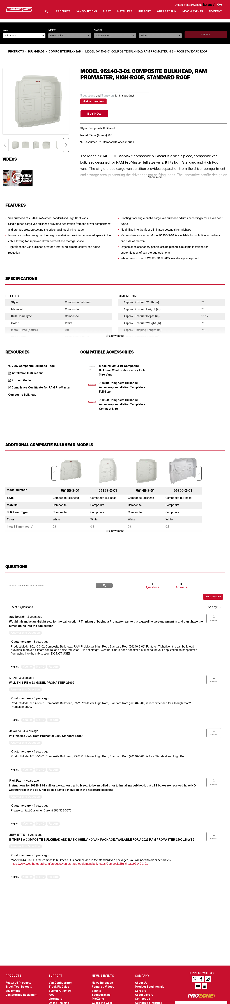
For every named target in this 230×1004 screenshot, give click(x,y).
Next (66, 145)
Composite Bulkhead (65, 51)
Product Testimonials (149, 986)
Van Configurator (60, 982)
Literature (56, 998)
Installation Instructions (27, 373)
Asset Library (144, 994)
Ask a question (93, 101)
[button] (43, 35)
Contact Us (142, 998)
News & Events (103, 975)
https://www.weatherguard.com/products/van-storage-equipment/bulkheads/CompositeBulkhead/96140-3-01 (79, 863)
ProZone (98, 998)
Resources (90, 142)
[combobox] (24, 35)
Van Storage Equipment (21, 994)
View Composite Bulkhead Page (33, 366)
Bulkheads (36, 51)
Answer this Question (25, 632)
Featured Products (18, 982)
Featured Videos (103, 986)
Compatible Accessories (118, 142)
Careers (140, 990)
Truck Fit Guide (59, 986)
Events (96, 990)
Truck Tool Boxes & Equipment (19, 988)
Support (55, 975)
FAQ (51, 994)
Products (16, 51)
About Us (141, 982)
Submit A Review (60, 990)
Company (142, 975)
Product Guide (21, 380)
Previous (5, 145)
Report (53, 666)
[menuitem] (63, 11)
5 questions (87, 95)
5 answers (107, 95)
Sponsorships (101, 994)
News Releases (102, 982)
